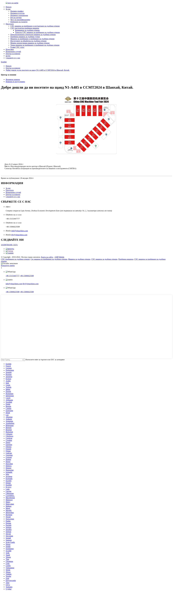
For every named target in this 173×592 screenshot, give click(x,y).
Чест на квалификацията (20, 20)
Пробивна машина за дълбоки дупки (25, 37)
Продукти (10, 24)
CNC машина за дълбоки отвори (104, 259)
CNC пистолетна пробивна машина (24, 28)
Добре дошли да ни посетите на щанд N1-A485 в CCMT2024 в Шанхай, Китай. (38, 70)
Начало (8, 7)
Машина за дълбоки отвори (79, 259)
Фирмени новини (13, 79)
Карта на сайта (47, 257)
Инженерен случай (13, 52)
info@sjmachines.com (19, 231)
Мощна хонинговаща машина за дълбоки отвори (30, 43)
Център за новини (13, 54)
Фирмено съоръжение (19, 15)
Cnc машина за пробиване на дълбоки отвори (49, 259)
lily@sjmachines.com (19, 235)
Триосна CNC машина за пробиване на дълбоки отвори (37, 32)
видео (8, 56)
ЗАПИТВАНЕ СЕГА (9, 245)
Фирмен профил (17, 11)
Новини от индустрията (15, 82)
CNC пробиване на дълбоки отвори (15, 259)
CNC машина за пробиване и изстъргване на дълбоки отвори (35, 26)
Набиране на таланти (18, 22)
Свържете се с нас (13, 58)
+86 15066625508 (27, 276)
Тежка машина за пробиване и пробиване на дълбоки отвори (34, 45)
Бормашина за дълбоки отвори (27, 30)
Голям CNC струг (17, 47)
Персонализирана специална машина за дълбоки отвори (33, 35)
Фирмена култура (17, 13)
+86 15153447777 (12, 276)
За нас (8, 9)
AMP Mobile (59, 257)
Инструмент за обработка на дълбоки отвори (28, 41)
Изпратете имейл (8, 266)
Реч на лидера (16, 18)
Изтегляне (10, 49)
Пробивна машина (125, 259)
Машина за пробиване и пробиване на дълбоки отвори (32, 39)
